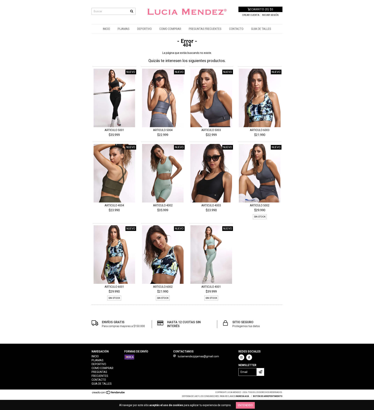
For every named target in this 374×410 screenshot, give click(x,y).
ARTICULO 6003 (259, 130)
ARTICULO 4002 (163, 205)
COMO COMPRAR (170, 28)
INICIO (106, 28)
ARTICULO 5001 (114, 130)
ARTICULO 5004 (163, 130)
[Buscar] (132, 11)
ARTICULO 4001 (211, 286)
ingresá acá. (243, 396)
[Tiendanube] (109, 394)
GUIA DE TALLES (261, 28)
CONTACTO (236, 28)
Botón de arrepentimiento (267, 396)
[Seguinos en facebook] (249, 357)
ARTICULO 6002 (163, 286)
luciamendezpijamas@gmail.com (198, 356)
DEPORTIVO (144, 28)
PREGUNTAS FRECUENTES (205, 28)
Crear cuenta (250, 15)
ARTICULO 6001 (114, 286)
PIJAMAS (124, 28)
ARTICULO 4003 (211, 205)
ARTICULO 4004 (114, 205)
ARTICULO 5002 (259, 205)
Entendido (245, 405)
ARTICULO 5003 (211, 130)
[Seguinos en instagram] (241, 357)
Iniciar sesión (270, 15)
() (262, 9)
